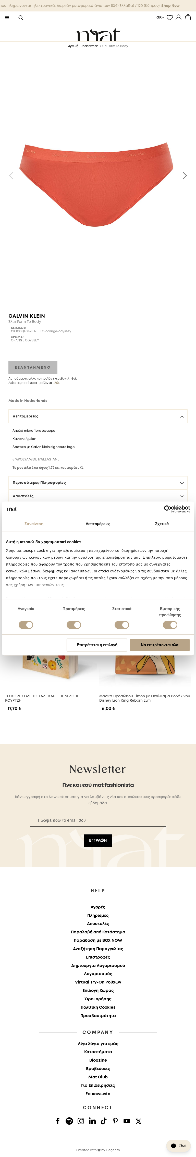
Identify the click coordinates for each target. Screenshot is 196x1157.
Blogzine (98, 1060)
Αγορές (98, 907)
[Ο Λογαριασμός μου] (178, 17)
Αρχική (73, 46)
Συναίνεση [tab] (33, 524)
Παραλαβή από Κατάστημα (98, 932)
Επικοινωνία (98, 1094)
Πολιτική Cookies (98, 1007)
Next (183, 175)
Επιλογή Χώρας (98, 991)
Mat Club (98, 1077)
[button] (20, 17)
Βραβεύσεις (98, 1069)
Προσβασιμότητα (98, 1016)
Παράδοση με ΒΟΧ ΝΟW (98, 941)
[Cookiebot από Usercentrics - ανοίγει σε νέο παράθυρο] (167, 509)
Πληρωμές (98, 916)
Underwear (89, 46)
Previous (12, 175)
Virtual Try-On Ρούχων (98, 982)
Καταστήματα (98, 1052)
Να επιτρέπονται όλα (159, 645)
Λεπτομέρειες (25, 416)
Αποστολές (23, 496)
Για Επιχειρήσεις (98, 1086)
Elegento (113, 1150)
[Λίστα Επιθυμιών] (170, 17)
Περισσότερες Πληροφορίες (39, 482)
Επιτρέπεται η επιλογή (97, 645)
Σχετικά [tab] (162, 524)
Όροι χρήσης (98, 999)
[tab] (97, 463)
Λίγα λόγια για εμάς (98, 1044)
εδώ (56, 383)
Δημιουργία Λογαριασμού (98, 966)
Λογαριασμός (98, 974)
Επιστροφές (98, 957)
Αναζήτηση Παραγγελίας (98, 949)
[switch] (74, 625)
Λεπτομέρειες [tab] (98, 524)
